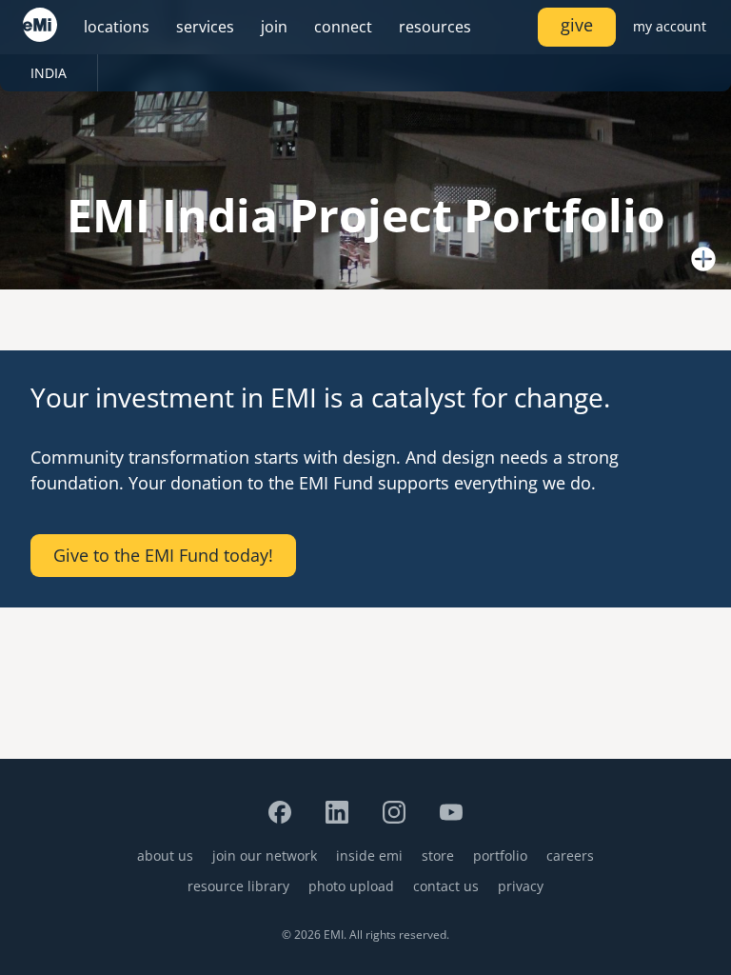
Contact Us (446, 886)
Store (438, 855)
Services (205, 26)
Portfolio (500, 855)
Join (274, 26)
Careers (570, 855)
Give (577, 24)
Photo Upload (351, 886)
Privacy (520, 886)
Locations (116, 26)
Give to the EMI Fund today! (163, 555)
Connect (343, 26)
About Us (165, 855)
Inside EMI (369, 855)
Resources (435, 26)
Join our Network (264, 855)
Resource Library (238, 886)
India (48, 73)
